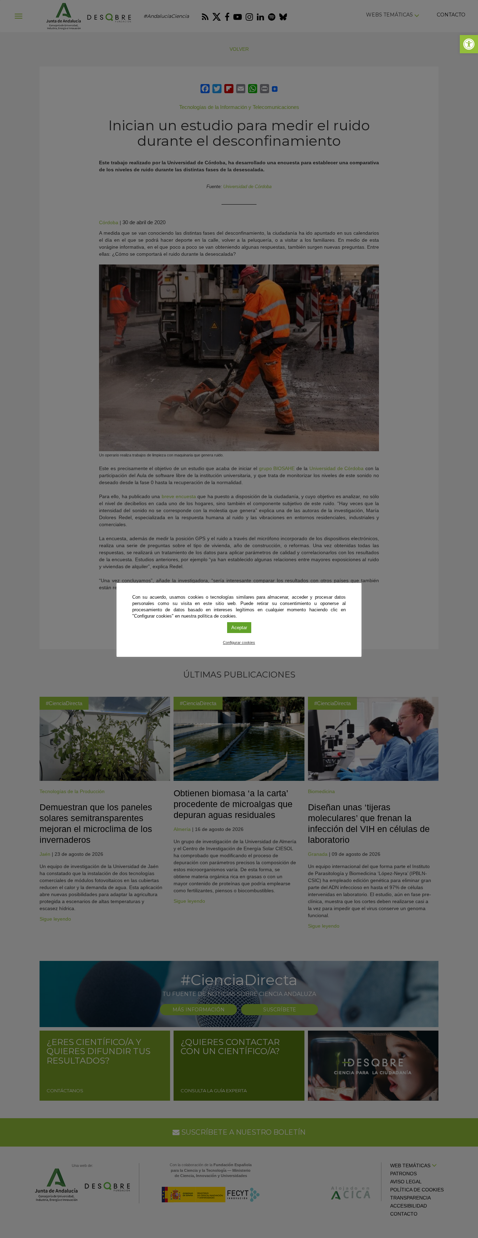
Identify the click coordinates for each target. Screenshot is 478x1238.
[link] (469, 44)
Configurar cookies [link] (239, 642)
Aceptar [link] (239, 627)
